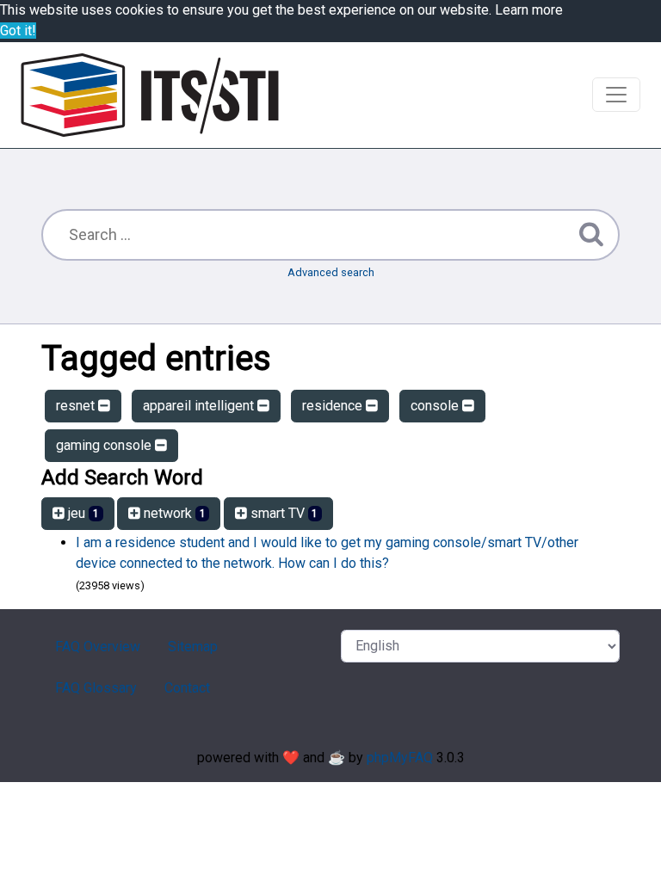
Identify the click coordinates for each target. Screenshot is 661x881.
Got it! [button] (18, 30)
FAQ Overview (97, 646)
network (173, 513)
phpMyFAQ (400, 757)
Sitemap (193, 646)
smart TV (282, 513)
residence (334, 405)
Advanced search (330, 272)
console (436, 405)
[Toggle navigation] (616, 94)
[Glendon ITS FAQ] (150, 95)
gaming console (105, 445)
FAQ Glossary (96, 688)
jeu (82, 513)
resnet (77, 405)
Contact (187, 688)
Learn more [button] (529, 10)
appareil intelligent (200, 405)
